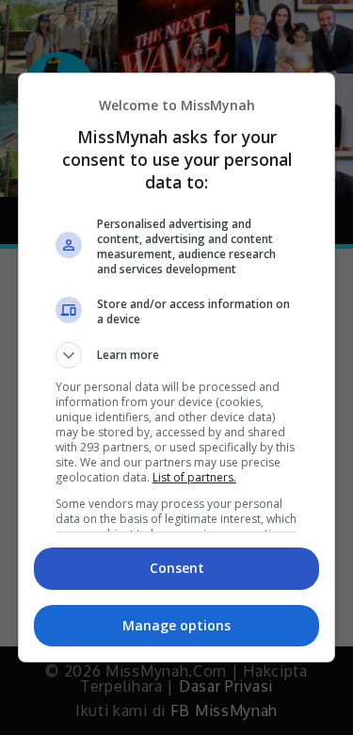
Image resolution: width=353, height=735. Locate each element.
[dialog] (177, 367)
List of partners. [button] (194, 477)
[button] (177, 355)
